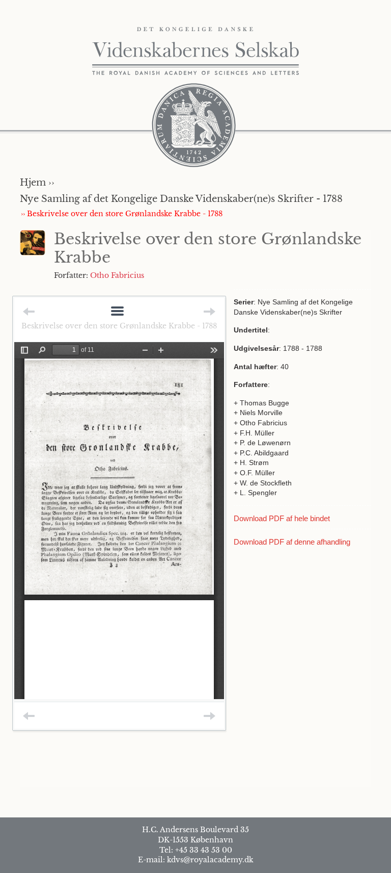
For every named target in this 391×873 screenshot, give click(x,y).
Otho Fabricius (117, 275)
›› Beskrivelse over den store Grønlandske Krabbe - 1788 (121, 213)
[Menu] (117, 311)
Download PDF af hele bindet (282, 518)
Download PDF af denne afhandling (292, 541)
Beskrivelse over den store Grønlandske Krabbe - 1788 (119, 325)
